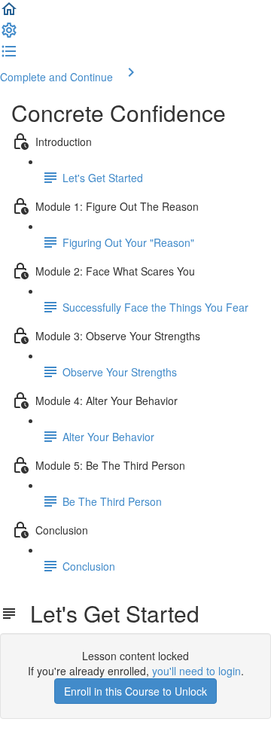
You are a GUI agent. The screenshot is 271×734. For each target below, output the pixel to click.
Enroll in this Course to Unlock (135, 691)
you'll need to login (196, 670)
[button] (9, 13)
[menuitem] (9, 34)
